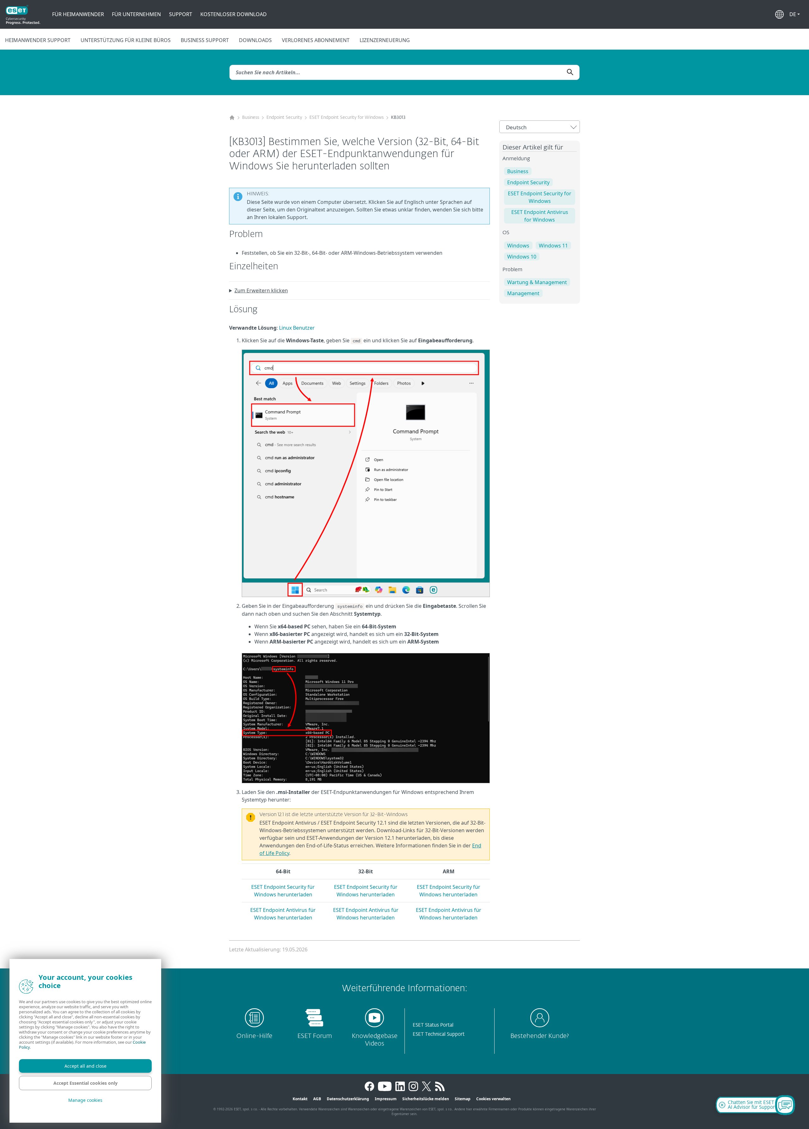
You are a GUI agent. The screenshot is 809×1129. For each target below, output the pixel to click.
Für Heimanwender (78, 14)
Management (523, 293)
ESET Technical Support (439, 1034)
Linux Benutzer (297, 327)
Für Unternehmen (136, 14)
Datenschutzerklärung (348, 1099)
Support (180, 14)
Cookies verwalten (493, 1099)
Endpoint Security (284, 117)
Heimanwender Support (37, 40)
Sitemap (463, 1099)
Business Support (205, 40)
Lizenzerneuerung (385, 40)
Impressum (386, 1099)
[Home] (232, 117)
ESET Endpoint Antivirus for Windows (539, 216)
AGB (317, 1099)
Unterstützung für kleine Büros (126, 40)
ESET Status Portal (433, 1025)
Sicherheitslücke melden (425, 1099)
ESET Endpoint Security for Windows (346, 117)
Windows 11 (553, 245)
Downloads (255, 40)
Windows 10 (521, 256)
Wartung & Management (537, 282)
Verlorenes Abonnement (316, 40)
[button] (794, 14)
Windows (518, 245)
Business (250, 117)
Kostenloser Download (233, 14)
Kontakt (300, 1099)
